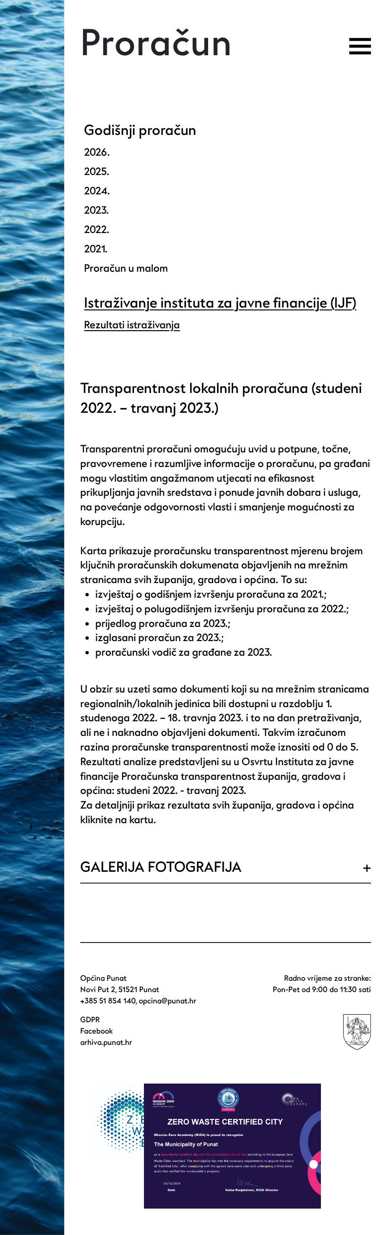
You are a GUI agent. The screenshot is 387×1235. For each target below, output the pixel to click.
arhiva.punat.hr (106, 1042)
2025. (96, 172)
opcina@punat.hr (167, 1001)
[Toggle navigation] (360, 46)
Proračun (156, 44)
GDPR (90, 1020)
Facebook (96, 1031)
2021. (96, 249)
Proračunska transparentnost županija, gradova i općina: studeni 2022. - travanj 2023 (212, 783)
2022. (96, 230)
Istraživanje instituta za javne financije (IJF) (220, 303)
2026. (97, 152)
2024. (97, 191)
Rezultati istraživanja (132, 325)
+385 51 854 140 (107, 1001)
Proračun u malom (126, 268)
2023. (96, 210)
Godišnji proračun (140, 130)
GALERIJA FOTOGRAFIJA (161, 867)
